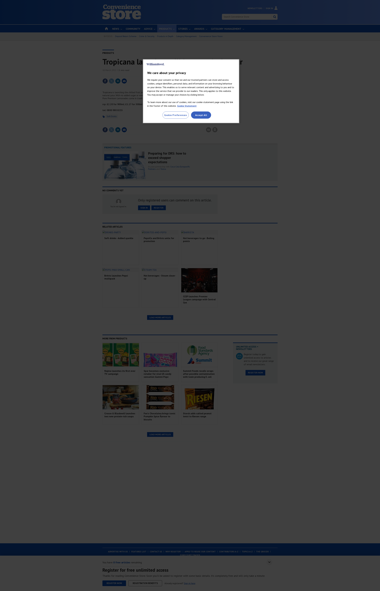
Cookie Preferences (175, 115)
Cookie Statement (187, 105)
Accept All (201, 115)
